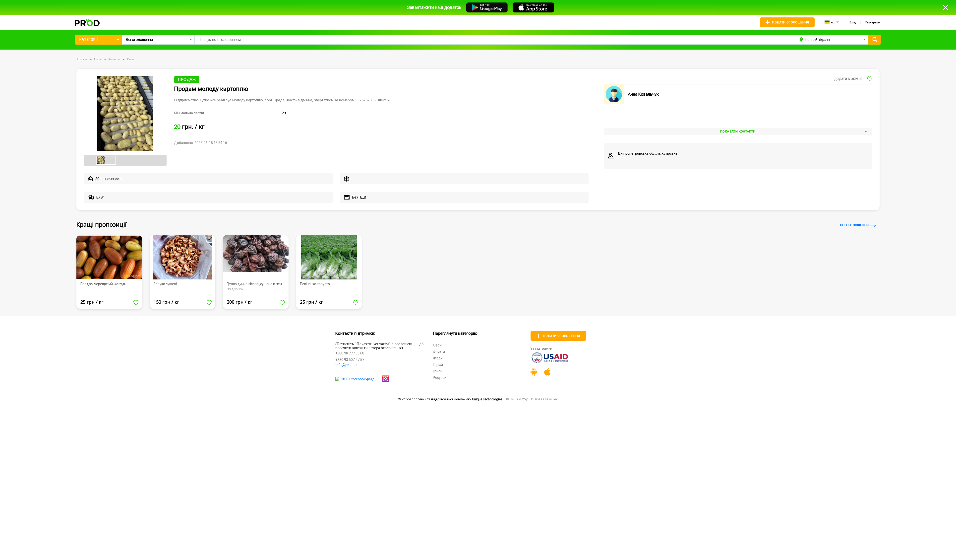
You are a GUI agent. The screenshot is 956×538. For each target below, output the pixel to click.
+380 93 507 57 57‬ (349, 360)
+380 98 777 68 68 (349, 353)
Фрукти (439, 352)
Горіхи (438, 365)
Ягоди (438, 358)
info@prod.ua (346, 365)
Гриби (437, 371)
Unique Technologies (487, 399)
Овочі (437, 345)
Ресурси (439, 378)
